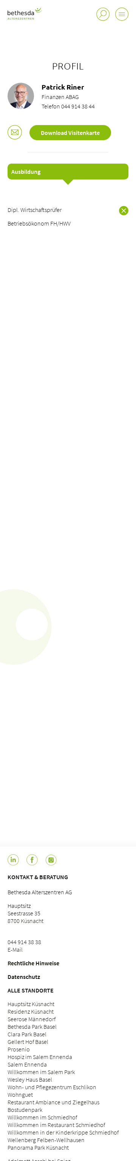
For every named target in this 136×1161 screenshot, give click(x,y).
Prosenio (19, 1049)
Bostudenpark (25, 1109)
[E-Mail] (15, 133)
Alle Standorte (31, 990)
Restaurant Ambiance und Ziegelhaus (53, 1102)
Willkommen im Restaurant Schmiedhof (56, 1125)
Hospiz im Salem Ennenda (40, 1057)
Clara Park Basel (27, 1034)
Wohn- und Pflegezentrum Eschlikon (52, 1087)
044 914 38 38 (24, 942)
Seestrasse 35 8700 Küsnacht (25, 916)
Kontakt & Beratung (38, 877)
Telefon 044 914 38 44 (68, 106)
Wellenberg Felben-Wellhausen (46, 1140)
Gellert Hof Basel (28, 1041)
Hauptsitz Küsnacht (31, 1004)
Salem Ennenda (27, 1064)
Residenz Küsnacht (31, 1011)
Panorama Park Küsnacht (38, 1147)
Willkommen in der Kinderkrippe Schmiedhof (63, 1132)
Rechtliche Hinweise (33, 963)
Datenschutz (24, 976)
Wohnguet (20, 1094)
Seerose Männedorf (32, 1019)
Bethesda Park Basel (32, 1026)
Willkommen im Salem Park (41, 1072)
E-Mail (15, 949)
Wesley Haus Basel (30, 1079)
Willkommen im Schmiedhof (42, 1117)
